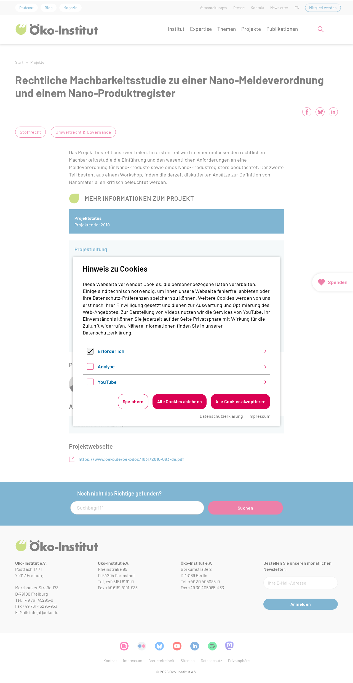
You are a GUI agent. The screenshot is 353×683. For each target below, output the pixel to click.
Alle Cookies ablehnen (179, 401)
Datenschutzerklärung (107, 333)
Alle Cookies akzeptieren (240, 401)
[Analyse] (90, 368)
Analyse (106, 366)
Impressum (259, 416)
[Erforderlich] (90, 353)
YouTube (107, 382)
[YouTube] (90, 383)
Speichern (133, 401)
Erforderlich (111, 351)
